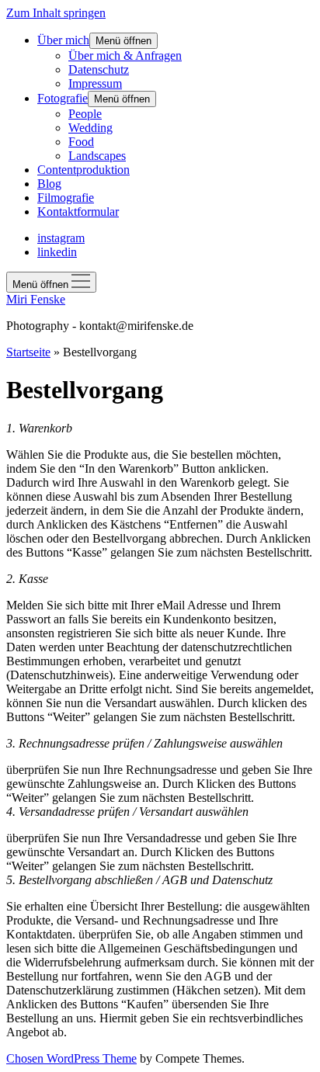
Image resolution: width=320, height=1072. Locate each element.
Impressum (95, 83)
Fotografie (62, 98)
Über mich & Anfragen (125, 55)
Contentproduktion (83, 169)
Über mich (63, 40)
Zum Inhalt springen (56, 12)
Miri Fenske (35, 299)
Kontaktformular (78, 211)
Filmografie (65, 197)
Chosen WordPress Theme (71, 1058)
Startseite (28, 352)
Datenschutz (98, 69)
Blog (49, 183)
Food (81, 141)
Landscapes (97, 155)
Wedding (90, 127)
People (85, 113)
